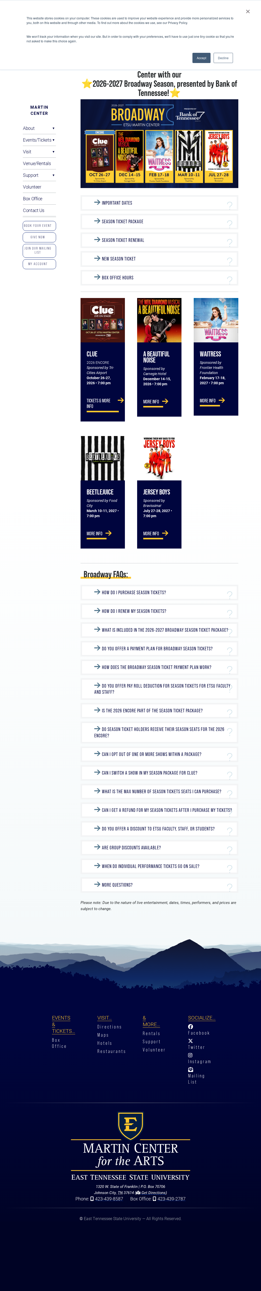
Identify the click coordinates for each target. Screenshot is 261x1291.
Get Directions (153, 1192)
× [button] (248, 9)
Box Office (32, 198)
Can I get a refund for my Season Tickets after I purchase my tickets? (167, 810)
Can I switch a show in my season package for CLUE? (150, 773)
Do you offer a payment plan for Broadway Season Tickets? (157, 648)
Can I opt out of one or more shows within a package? (152, 754)
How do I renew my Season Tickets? (134, 611)
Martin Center (39, 110)
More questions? (118, 885)
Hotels (104, 1043)
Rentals (152, 1033)
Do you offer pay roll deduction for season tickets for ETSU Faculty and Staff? (162, 689)
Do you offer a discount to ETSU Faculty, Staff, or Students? (158, 829)
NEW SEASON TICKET (119, 259)
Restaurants (111, 1051)
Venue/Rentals (37, 163)
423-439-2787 (172, 1199)
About (28, 128)
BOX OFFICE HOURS (118, 277)
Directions (109, 1026)
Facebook (199, 1033)
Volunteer (32, 187)
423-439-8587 (109, 1199)
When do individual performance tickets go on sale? (151, 866)
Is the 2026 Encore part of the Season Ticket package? (152, 710)
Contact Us (33, 210)
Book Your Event (38, 226)
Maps (103, 1035)
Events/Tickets (37, 140)
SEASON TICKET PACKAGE (122, 221)
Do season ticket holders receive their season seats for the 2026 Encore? (159, 732)
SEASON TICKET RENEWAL (123, 240)
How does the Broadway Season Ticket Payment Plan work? (157, 667)
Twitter (196, 1047)
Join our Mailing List (37, 250)
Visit (27, 151)
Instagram (200, 1061)
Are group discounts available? (131, 847)
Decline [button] (223, 58)
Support (30, 175)
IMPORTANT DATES (117, 203)
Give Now (38, 237)
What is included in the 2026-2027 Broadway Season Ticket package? (165, 630)
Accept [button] (201, 58)
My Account (38, 264)
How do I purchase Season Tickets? (134, 592)
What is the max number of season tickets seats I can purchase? (161, 791)
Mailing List (196, 1079)
